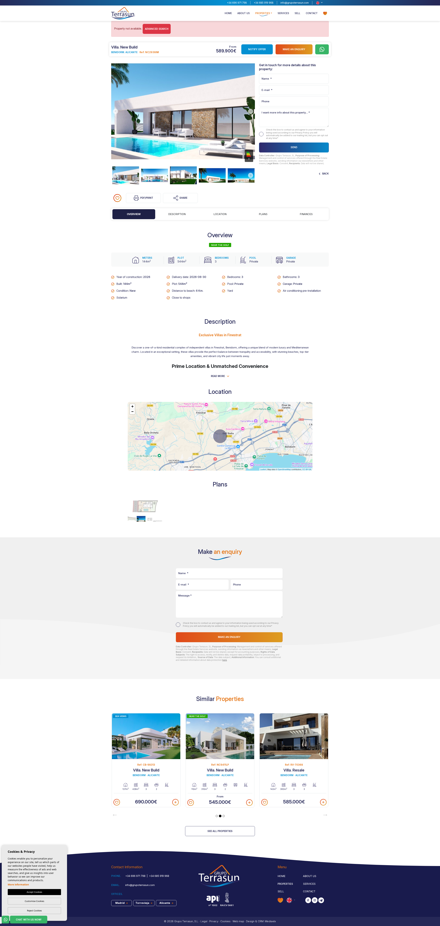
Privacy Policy (302, 132)
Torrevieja (142, 903)
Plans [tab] (263, 214)
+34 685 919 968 (263, 2)
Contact (312, 13)
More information (18, 884)
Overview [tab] (134, 214)
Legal (204, 921)
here (224, 660)
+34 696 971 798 (237, 2)
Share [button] (183, 197)
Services (283, 13)
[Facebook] (308, 900)
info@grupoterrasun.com (294, 2)
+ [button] (132, 406)
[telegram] (321, 900)
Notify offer (257, 49)
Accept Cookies (34, 892)
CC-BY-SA (306, 469)
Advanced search (156, 28)
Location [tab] (220, 214)
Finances (306, 214)
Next (251, 111)
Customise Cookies (34, 901)
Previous (114, 111)
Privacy (213, 921)
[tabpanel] (146, 760)
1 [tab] (217, 816)
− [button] (132, 411)
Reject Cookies (34, 910)
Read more (218, 376)
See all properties (220, 831)
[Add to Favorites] (117, 198)
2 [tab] (220, 816)
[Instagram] (315, 900)
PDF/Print (146, 197)
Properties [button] (262, 13)
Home (228, 13)
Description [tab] (177, 214)
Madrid (120, 903)
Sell (297, 13)
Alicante (165, 903)
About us (243, 13)
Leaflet (263, 469)
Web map (238, 921)
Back (325, 173)
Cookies (225, 921)
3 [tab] (223, 816)
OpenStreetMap (284, 469)
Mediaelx (270, 921)
